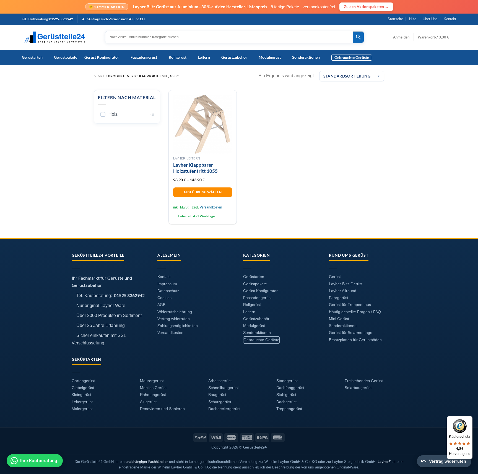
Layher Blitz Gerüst (345, 284)
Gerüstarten (32, 57)
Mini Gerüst (339, 319)
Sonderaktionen (306, 57)
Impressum (167, 284)
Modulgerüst (270, 57)
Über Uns (430, 19)
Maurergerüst (152, 381)
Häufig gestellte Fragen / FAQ (355, 312)
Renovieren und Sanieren (162, 409)
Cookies (164, 298)
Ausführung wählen (202, 192)
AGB (161, 305)
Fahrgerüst (338, 298)
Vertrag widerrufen (173, 319)
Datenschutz (168, 291)
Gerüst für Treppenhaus (350, 305)
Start (99, 76)
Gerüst (335, 277)
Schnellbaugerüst (223, 388)
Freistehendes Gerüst (364, 381)
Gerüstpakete (65, 57)
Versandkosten (211, 207)
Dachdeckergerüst (224, 409)
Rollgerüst (177, 57)
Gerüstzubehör (234, 57)
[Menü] (469, 419)
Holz (113, 114)
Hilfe (412, 19)
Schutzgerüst (219, 402)
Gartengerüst (83, 381)
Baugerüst (217, 395)
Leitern (204, 57)
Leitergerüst (82, 402)
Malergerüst (82, 409)
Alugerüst (148, 402)
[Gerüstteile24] (59, 37)
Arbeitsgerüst (220, 381)
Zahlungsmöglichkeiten (177, 326)
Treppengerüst (289, 409)
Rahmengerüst (153, 395)
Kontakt (450, 19)
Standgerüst (287, 381)
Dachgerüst (286, 402)
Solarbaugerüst (358, 388)
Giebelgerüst (83, 388)
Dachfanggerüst (290, 388)
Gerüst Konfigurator (101, 57)
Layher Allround (342, 291)
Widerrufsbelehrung (174, 312)
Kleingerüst (81, 395)
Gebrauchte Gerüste (351, 57)
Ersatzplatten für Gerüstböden (355, 340)
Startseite (395, 19)
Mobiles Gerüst (153, 388)
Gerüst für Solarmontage (350, 333)
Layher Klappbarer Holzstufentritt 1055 (195, 168)
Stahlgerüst (286, 395)
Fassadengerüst (144, 57)
